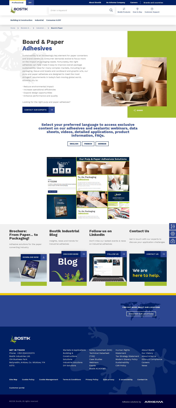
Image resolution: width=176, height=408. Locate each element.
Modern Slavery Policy (126, 359)
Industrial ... (40, 28)
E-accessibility (126, 379)
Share (139, 110)
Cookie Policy (28, 379)
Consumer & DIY (53, 20)
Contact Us (142, 379)
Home (13, 28)
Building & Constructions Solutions (70, 356)
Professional (17, 3)
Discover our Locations (141, 314)
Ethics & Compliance (152, 359)
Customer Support (152, 12)
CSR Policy (121, 365)
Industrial (39, 20)
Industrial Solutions (72, 362)
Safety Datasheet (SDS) (100, 350)
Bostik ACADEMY (97, 368)
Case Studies (95, 359)
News (144, 365)
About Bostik (95, 2)
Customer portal (17, 388)
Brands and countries (153, 3)
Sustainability (122, 362)
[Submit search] (111, 10)
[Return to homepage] (20, 10)
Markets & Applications (74, 350)
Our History (147, 353)
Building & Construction (21, 20)
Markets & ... (26, 28)
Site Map (13, 379)
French (88, 144)
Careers (133, 2)
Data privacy (108, 379)
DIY (30, 3)
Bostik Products (124, 12)
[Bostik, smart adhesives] (22, 344)
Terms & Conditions (72, 379)
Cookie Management (48, 379)
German (102, 144)
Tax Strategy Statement (127, 356)
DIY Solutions (69, 365)
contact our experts (35, 110)
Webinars (93, 362)
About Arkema (149, 356)
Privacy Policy (92, 379)
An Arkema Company (115, 2)
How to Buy (137, 12)
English (74, 144)
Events (92, 365)
